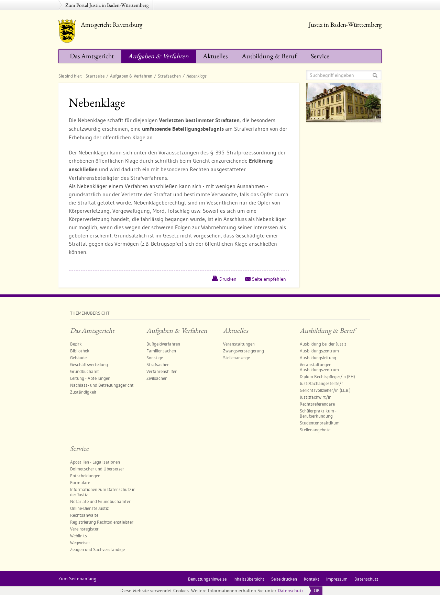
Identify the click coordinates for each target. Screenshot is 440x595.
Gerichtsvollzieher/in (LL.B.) (325, 390)
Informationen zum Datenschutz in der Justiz (102, 492)
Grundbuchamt (84, 371)
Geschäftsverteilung (89, 364)
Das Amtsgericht (92, 55)
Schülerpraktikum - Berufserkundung (318, 413)
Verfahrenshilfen (161, 371)
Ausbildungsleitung (318, 357)
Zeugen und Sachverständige (97, 549)
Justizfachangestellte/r (321, 383)
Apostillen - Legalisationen (95, 462)
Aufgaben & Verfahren (158, 55)
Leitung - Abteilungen (90, 378)
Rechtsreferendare (317, 404)
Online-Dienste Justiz (89, 508)
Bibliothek (79, 350)
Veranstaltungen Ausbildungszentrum (319, 367)
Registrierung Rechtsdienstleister (101, 522)
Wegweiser (80, 542)
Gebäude (78, 357)
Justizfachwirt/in (315, 397)
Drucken (227, 279)
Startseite (95, 76)
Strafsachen (169, 76)
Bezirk (76, 344)
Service (320, 55)
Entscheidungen (85, 475)
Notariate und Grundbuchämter (100, 501)
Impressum (337, 579)
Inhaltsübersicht (248, 579)
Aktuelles (215, 55)
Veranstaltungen (239, 344)
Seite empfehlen (269, 279)
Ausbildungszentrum (319, 350)
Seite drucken (284, 579)
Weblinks (78, 535)
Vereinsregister (84, 529)
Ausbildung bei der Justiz (323, 344)
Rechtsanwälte (84, 515)
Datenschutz (291, 590)
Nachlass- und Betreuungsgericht (102, 385)
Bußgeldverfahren (163, 344)
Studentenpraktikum (320, 422)
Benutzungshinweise (207, 579)
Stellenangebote (315, 429)
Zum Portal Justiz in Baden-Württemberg (107, 5)
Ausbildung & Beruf (269, 55)
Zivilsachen (156, 378)
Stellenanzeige (236, 357)
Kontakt (311, 579)
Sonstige (154, 357)
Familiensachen (161, 350)
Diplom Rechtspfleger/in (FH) (327, 376)
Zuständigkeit (83, 392)
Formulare (80, 482)
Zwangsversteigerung (243, 350)
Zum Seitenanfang (77, 578)
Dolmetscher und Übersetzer (97, 468)
